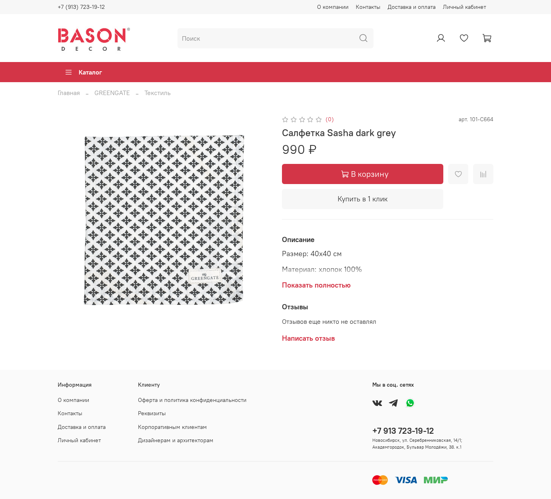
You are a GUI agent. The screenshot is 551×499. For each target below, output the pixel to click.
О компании (333, 6)
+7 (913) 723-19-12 (81, 6)
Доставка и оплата (412, 6)
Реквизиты (152, 413)
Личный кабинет (464, 6)
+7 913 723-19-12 (403, 430)
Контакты (368, 6)
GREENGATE (112, 93)
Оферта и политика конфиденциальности (192, 400)
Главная (69, 93)
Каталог (90, 72)
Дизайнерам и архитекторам (175, 440)
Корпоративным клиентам (172, 427)
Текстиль (157, 93)
